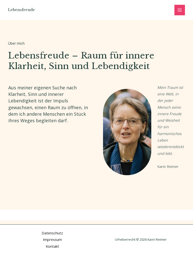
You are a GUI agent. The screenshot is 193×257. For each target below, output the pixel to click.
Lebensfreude (21, 10)
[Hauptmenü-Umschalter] (179, 10)
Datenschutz (52, 232)
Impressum (52, 239)
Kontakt (52, 246)
